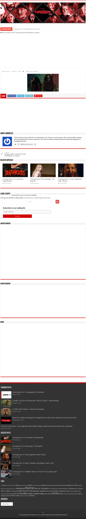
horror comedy (41, 488)
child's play (24, 485)
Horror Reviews (78, 488)
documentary (51, 485)
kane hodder (49, 491)
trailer (61, 494)
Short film (16, 494)
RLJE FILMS (66, 491)
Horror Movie (59, 488)
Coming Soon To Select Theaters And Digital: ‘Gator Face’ (33, 463)
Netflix (56, 491)
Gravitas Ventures (10, 488)
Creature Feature (36, 485)
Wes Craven (15, 495)
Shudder (23, 493)
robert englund (74, 491)
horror (29, 488)
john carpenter (41, 491)
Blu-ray (18, 485)
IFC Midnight (14, 491)
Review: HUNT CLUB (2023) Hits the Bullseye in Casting (23, 32)
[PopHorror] (43, 12)
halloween (20, 488)
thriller (55, 493)
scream (10, 494)
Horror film (51, 488)
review (61, 491)
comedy (29, 485)
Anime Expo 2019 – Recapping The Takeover (28, 392)
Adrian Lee (7, 71)
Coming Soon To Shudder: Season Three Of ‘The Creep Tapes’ (34, 472)
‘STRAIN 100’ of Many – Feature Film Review (28, 409)
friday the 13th (72, 485)
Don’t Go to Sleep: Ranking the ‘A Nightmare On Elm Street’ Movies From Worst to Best (44, 418)
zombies (32, 495)
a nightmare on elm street (8, 485)
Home (4, 32)
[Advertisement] (43, 51)
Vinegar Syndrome (6, 495)
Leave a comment (33, 71)
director (43, 485)
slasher (30, 494)
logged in (22, 195)
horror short (5, 491)
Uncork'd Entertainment (69, 494)
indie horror (23, 491)
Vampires (79, 494)
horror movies (68, 489)
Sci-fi (6, 494)
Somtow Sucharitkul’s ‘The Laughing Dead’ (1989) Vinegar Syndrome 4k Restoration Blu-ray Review (36, 426)
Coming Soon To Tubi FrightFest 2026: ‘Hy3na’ (27, 29)
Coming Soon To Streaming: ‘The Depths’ (27, 446)
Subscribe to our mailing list (14, 208)
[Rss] (43, 512)
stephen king (38, 494)
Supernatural (47, 494)
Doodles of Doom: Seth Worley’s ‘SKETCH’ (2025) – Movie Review (35, 401)
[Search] (57, 201)
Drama (57, 485)
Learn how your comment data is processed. (37, 198)
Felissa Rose (62, 485)
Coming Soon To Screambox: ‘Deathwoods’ (28, 437)
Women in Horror (24, 495)
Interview (32, 491)
